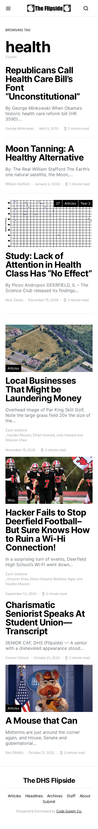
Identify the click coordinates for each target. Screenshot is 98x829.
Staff (71, 795)
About (85, 795)
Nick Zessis (14, 300)
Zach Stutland (16, 430)
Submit (49, 801)
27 (58, 203)
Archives (54, 795)
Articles (70, 203)
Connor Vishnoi (17, 658)
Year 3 (85, 203)
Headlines (34, 795)
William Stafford (17, 184)
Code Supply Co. (69, 811)
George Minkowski (19, 128)
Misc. (12, 500)
